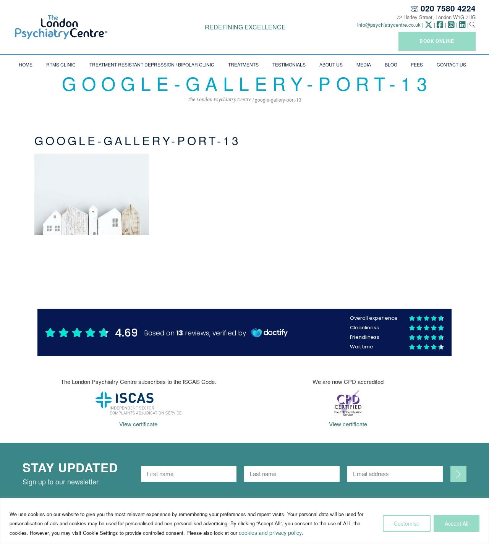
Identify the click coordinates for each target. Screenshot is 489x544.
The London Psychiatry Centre (219, 99)
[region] (244, 521)
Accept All (456, 523)
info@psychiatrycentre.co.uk (389, 24)
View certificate (138, 424)
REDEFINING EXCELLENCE (245, 27)
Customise (406, 523)
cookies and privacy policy (270, 532)
